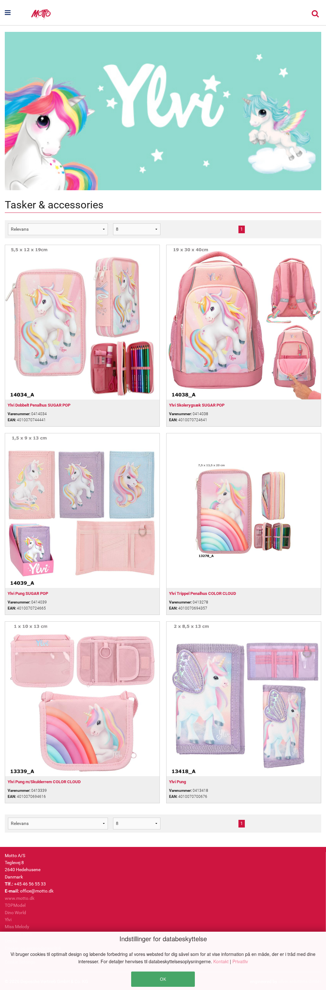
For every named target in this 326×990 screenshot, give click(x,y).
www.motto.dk (19, 898)
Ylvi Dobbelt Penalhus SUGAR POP (39, 405)
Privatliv (240, 961)
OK (163, 979)
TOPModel (15, 905)
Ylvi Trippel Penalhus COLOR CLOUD (202, 593)
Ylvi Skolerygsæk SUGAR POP (196, 405)
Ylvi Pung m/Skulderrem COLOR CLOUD (44, 781)
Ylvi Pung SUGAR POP (28, 593)
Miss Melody (17, 926)
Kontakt (221, 961)
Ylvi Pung (177, 781)
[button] (17, 12)
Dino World (15, 912)
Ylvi (8, 919)
